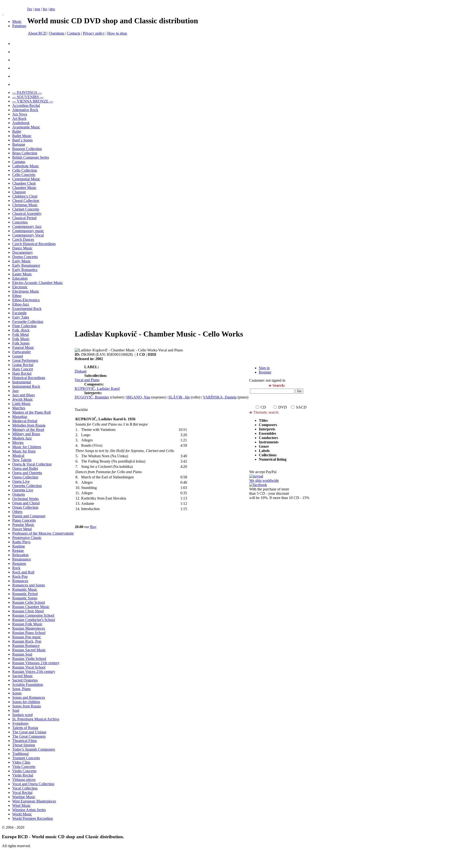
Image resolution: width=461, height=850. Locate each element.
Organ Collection (25, 507)
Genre (264, 446)
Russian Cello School (28, 602)
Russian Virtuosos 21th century (36, 663)
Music (17, 21)
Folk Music (21, 339)
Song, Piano (21, 689)
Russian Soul (22, 654)
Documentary (22, 252)
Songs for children (26, 702)
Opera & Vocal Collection (32, 464)
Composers (268, 425)
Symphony (20, 723)
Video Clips (21, 762)
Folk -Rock (21, 330)
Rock (16, 568)
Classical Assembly (27, 213)
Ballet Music (21, 136)
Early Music (21, 261)
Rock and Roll (23, 572)
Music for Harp (24, 451)
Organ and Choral (26, 503)
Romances (20, 581)
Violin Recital (22, 775)
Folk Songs (21, 343)
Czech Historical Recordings (34, 244)
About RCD (37, 33)
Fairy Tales (20, 317)
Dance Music (22, 248)
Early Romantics (24, 270)
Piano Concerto (24, 520)
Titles (263, 420)
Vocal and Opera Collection (33, 784)
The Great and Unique (29, 732)
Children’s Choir (24, 196)
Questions (56, 33)
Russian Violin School (29, 659)
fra (45, 9)
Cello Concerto (23, 175)
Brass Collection (24, 153)
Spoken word (22, 715)
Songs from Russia (26, 706)
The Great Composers (29, 736)
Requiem (19, 563)
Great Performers (25, 360)
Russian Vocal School (28, 667)
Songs (17, 693)
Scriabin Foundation (27, 684)
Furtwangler (21, 352)
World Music (22, 814)
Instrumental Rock (26, 386)
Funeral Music (23, 347)
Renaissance (21, 559)
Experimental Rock (27, 309)
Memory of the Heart (28, 430)
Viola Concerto (23, 767)
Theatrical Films (24, 741)
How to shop (117, 33)
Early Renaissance (26, 265)
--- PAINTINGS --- (27, 92)
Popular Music (23, 525)
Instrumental (21, 382)
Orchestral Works (25, 499)
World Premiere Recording (32, 818)
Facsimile (19, 313)
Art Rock (19, 118)
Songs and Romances (28, 697)
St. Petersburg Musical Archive (35, 719)
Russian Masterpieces (28, 628)
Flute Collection (24, 326)
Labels (264, 451)
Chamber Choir (24, 183)
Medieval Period (24, 421)
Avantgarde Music (26, 127)
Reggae (18, 551)
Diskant (80, 371)
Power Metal (22, 529)
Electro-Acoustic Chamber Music (37, 283)
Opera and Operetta (27, 473)
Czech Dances (23, 239)
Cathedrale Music (25, 166)
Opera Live (21, 481)
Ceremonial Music (26, 179)
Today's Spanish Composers (33, 749)
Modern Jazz (22, 438)
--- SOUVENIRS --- (27, 97)
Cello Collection (24, 170)
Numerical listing (272, 459)
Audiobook (21, 123)
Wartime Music (23, 797)
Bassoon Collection (27, 149)
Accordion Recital (26, 105)
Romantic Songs (24, 598)
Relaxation (20, 555)
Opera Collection (25, 477)
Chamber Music (24, 188)
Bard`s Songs (22, 140)
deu (52, 9)
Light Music (21, 404)
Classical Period (24, 218)
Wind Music (21, 805)
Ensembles (267, 433)
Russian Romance (26, 646)
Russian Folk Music (27, 624)
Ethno (16, 296)
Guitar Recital (22, 365)
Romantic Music (24, 589)
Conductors (268, 438)
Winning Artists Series (29, 810)
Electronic (20, 287)
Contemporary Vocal (28, 235)
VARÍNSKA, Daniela (220, 397)
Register (265, 372)
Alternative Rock (25, 110)
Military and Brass (26, 434)
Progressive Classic (27, 538)
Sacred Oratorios (25, 680)
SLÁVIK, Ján (179, 397)
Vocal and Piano (87, 380)
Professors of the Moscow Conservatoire (43, 533)
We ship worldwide (264, 480)
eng (37, 9)
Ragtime (18, 546)
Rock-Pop (20, 576)
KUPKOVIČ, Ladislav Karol (97, 388)
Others (17, 512)
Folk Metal (20, 334)
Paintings (19, 26)
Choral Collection (25, 201)
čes (29, 9)
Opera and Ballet (25, 468)
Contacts (73, 33)
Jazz (15, 391)
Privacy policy (94, 33)
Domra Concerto (25, 257)
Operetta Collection (27, 486)
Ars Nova (19, 114)
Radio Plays (21, 542)
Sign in (264, 368)
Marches (18, 408)
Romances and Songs (28, 585)
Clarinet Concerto (25, 209)
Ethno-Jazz (20, 304)
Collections (268, 455)
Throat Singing (23, 745)
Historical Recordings (28, 378)
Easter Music (22, 274)
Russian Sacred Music (29, 650)
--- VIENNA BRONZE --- (32, 101)
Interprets (267, 429)
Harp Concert (22, 369)
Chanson (19, 192)
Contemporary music (28, 231)
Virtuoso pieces (24, 780)
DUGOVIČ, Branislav (92, 397)
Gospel (17, 356)
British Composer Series (30, 157)
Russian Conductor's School (33, 620)
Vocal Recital (22, 792)
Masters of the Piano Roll (31, 412)
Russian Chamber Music (30, 607)
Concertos (20, 222)
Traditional (20, 754)
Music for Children (26, 447)
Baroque (18, 144)
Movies (18, 442)
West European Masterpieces (34, 801)
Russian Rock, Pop (26, 641)
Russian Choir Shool (28, 611)
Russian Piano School (28, 633)
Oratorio (18, 494)
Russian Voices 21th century (33, 671)
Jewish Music (22, 399)
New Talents (21, 460)
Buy (93, 527)
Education (20, 278)
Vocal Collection (24, 788)
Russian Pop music (26, 637)
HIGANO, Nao (138, 397)
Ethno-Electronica (26, 300)
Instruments (269, 442)
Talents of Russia (25, 728)
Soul (15, 710)
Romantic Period (25, 594)
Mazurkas (19, 417)
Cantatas (18, 162)
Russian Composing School (33, 615)
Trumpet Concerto (26, 758)
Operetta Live (22, 490)
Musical (18, 455)
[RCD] (3, 13)
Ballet (16, 131)
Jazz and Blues (23, 395)
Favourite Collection (27, 322)
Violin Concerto (24, 771)
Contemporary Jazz (27, 226)
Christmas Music (25, 205)
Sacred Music (22, 676)
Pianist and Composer (28, 516)
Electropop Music (25, 291)
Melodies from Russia (28, 425)
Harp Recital (21, 373)
